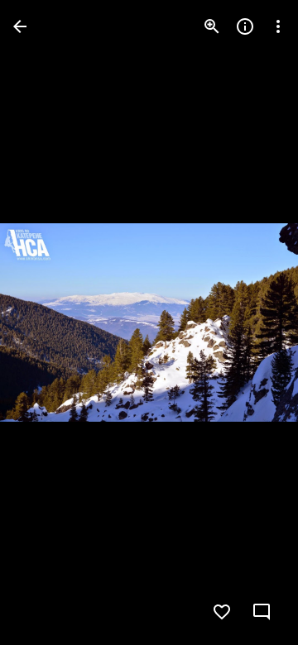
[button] (46, 322)
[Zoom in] (211, 26)
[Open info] (245, 26)
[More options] (278, 26)
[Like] (222, 612)
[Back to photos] (20, 26)
